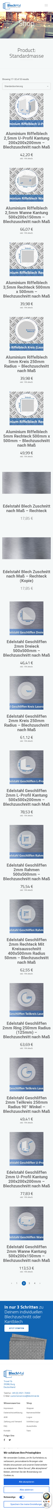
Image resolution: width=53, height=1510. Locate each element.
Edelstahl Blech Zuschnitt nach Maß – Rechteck (26, 508)
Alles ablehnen (26, 1490)
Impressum (8, 1408)
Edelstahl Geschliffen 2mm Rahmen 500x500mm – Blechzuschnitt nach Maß (26, 872)
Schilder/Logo (32, 1421)
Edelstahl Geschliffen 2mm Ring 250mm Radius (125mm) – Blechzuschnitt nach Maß (27, 1030)
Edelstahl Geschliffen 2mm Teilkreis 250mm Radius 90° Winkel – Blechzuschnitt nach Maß (26, 1104)
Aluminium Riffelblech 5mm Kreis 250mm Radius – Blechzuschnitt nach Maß (26, 364)
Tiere (28, 1431)
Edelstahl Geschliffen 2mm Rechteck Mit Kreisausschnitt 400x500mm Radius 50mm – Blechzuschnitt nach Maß (26, 951)
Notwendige (9, 1497)
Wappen (30, 1408)
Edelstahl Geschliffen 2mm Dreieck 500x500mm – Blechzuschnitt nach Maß (26, 648)
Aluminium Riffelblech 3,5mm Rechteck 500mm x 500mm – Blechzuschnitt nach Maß (26, 289)
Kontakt (7, 1431)
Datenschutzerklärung (13, 1413)
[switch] (46, 1505)
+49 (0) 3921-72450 (20, 1393)
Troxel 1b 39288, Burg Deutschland (9, 1384)
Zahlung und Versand (13, 1421)
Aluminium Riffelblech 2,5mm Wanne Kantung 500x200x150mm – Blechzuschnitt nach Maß (26, 215)
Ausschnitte (31, 1426)
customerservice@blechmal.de (24, 1396)
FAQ (5, 1426)
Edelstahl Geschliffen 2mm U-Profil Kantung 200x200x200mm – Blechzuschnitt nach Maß (26, 1179)
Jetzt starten (16, 1328)
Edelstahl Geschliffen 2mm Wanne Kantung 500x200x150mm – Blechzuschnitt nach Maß (26, 1253)
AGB (6, 1417)
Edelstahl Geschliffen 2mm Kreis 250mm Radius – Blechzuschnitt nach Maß (26, 723)
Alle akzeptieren (26, 1482)
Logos (29, 1417)
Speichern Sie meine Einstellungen (26, 1504)
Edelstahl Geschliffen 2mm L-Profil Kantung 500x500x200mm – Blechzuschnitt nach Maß (26, 797)
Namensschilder (33, 1413)
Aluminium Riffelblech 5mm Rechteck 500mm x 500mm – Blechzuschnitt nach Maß (26, 438)
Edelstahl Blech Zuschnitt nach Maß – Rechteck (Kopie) (26, 576)
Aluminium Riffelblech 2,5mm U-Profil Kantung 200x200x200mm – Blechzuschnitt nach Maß (26, 140)
